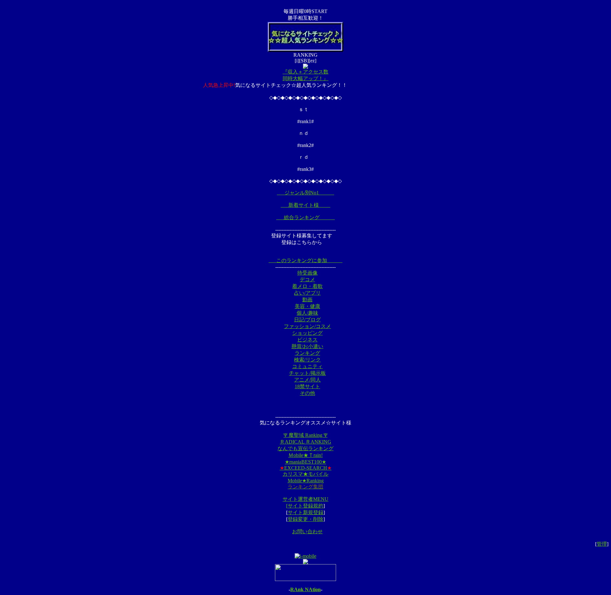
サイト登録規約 (305, 505)
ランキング (307, 353)
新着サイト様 (305, 205)
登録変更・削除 (305, 519)
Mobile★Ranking (306, 480)
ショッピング (307, 333)
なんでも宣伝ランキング (305, 448)
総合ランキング (305, 217)
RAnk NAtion (305, 589)
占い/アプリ (307, 293)
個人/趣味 (307, 313)
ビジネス (307, 339)
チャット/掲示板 (307, 373)
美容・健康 (307, 306)
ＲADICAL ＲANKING (305, 441)
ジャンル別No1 (305, 192)
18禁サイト (307, 386)
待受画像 (307, 273)
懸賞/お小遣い (307, 346)
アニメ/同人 (307, 379)
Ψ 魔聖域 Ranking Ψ (305, 435)
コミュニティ (307, 366)
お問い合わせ (307, 531)
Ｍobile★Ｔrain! (305, 455)
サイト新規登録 (305, 512)
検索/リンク (307, 359)
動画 (307, 299)
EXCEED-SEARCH (306, 468)
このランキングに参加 (305, 260)
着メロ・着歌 (307, 286)
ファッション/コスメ (307, 326)
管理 (602, 544)
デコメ (307, 279)
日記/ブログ (307, 319)
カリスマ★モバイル (305, 474)
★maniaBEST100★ (305, 462)
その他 (307, 393)
